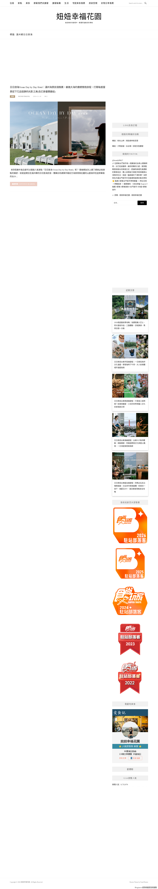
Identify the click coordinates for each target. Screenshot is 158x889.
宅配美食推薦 (78, 3)
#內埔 (140, 187)
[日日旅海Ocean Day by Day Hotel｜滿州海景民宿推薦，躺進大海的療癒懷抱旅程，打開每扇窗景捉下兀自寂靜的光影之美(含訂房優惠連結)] (58, 133)
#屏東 (118, 187)
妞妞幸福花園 (79, 17)
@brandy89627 (117, 160)
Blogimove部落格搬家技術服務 (146, 887)
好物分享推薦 (107, 3)
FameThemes (144, 882)
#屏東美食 (125, 187)
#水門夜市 (133, 187)
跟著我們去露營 (41, 3)
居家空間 (93, 3)
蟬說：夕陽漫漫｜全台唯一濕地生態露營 (127, 146)
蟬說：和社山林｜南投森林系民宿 (125, 141)
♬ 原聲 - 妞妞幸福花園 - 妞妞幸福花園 (127, 195)
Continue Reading (27, 184)
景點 (20, 3)
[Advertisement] (58, 65)
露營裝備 (56, 3)
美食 (28, 3)
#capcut (143, 184)
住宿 (12, 3)
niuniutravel (24, 96)
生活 (66, 3)
